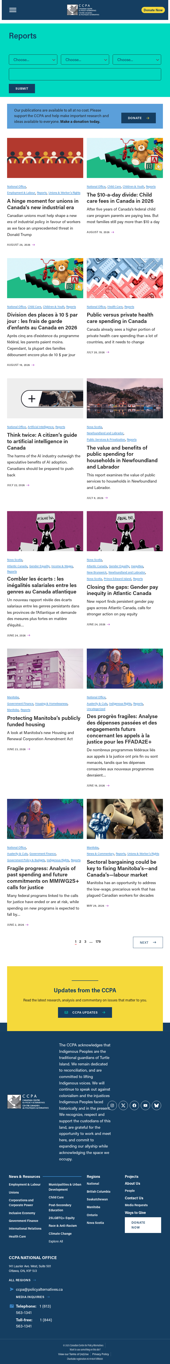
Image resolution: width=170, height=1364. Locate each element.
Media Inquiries (30, 1297)
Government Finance (20, 703)
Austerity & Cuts (97, 703)
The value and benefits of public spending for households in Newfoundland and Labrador (122, 457)
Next (144, 942)
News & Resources (24, 1176)
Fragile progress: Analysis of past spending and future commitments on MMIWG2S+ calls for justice (43, 878)
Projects (131, 1176)
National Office (16, 186)
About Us (132, 1183)
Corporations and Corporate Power (21, 1202)
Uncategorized (96, 709)
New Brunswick (97, 572)
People (130, 1190)
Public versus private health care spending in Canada (120, 317)
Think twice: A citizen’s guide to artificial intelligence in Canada (42, 441)
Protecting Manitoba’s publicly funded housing (43, 721)
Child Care (114, 186)
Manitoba (13, 697)
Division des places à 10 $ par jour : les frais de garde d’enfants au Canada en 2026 (42, 321)
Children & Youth (133, 186)
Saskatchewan (97, 1199)
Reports (42, 192)
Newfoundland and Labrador (105, 433)
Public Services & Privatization (106, 439)
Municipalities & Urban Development (65, 1186)
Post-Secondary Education (60, 1207)
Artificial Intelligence (41, 427)
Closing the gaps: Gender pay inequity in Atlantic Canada (122, 590)
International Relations (25, 1228)
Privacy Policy (100, 1354)
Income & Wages (62, 566)
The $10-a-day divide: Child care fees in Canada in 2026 (120, 197)
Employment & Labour (21, 192)
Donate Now (153, 10)
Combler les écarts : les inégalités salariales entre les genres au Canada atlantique (42, 585)
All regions (20, 1280)
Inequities (137, 566)
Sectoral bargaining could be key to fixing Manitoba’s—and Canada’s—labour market (122, 868)
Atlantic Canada (17, 566)
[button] (33, 59)
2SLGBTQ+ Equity (62, 1218)
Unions (14, 1192)
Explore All (56, 1241)
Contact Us (134, 1198)
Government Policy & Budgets (26, 860)
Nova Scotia (94, 427)
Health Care (115, 306)
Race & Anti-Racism (63, 1225)
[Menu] (12, 10)
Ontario (92, 1215)
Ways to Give (135, 1212)
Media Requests (136, 1205)
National (93, 1183)
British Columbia (98, 1191)
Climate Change (60, 1233)
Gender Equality (39, 566)
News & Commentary (100, 853)
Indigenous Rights (120, 703)
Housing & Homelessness (51, 703)
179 (98, 941)
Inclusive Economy (22, 1213)
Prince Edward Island (117, 578)
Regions (93, 1176)
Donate (135, 118)
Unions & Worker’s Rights (64, 192)
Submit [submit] (21, 88)
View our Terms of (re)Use (73, 1354)
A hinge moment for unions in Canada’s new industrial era (43, 204)
